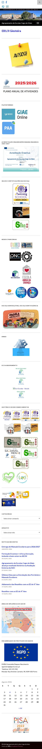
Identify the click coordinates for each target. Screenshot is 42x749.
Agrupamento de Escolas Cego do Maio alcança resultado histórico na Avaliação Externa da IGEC (18, 565)
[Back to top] (37, 744)
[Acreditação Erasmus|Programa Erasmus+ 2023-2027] (21, 159)
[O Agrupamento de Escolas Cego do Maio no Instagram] (3, 1)
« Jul (20, 708)
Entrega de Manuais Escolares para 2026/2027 (21, 547)
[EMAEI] (21, 347)
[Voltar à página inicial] (21, 14)
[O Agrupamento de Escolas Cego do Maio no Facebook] (6, 1)
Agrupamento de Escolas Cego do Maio (17, 23)
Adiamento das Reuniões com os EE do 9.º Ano (21, 584)
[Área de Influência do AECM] (18, 619)
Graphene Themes (17, 746)
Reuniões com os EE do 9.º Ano (14, 591)
